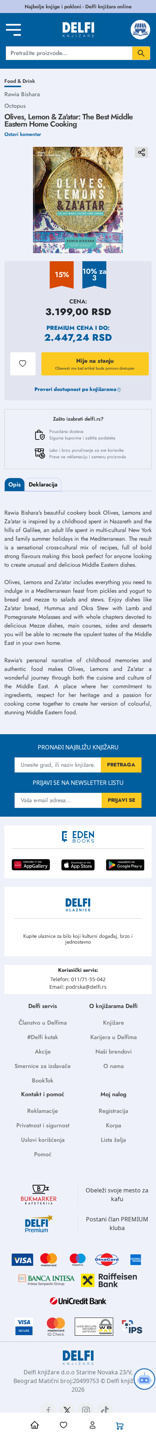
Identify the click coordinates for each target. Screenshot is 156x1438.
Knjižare (113, 1022)
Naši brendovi (113, 1051)
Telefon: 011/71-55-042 (78, 979)
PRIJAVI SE (121, 800)
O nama (113, 1066)
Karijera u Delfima (113, 1037)
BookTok (42, 1080)
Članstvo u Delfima (43, 1022)
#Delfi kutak (42, 1037)
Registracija (113, 1111)
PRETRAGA (121, 764)
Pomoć (43, 1154)
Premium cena (69, 328)
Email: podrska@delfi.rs (78, 986)
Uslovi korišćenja (43, 1140)
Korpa (113, 1125)
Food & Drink (19, 81)
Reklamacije (42, 1111)
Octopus (15, 106)
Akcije (43, 1051)
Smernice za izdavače (43, 1066)
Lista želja (113, 1140)
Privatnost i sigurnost (42, 1125)
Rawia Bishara (22, 94)
